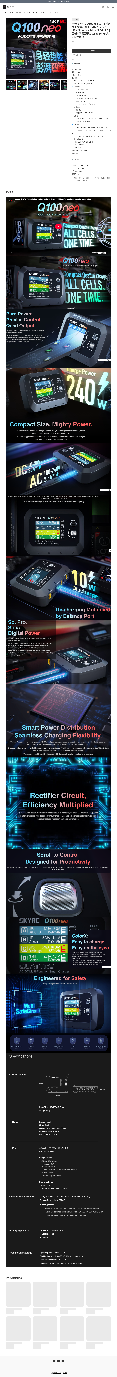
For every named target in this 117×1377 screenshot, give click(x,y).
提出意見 (65, 1373)
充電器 (85, 180)
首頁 (4, 12)
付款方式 (27, 12)
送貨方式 (35, 12)
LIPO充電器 (106, 178)
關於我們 (44, 12)
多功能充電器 (84, 178)
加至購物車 (91, 50)
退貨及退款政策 (54, 12)
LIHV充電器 (95, 178)
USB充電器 (76, 180)
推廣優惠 (19, 12)
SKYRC (75, 178)
